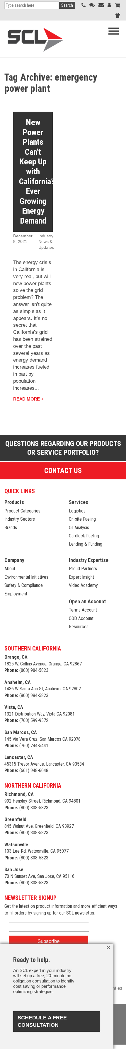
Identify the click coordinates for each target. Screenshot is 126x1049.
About (9, 568)
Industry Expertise (88, 560)
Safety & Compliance (23, 585)
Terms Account (83, 610)
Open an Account (87, 601)
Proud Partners (83, 568)
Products (14, 502)
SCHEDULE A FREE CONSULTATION (42, 1021)
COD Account (81, 618)
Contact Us (63, 470)
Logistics (77, 511)
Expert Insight (81, 577)
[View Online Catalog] (118, 5)
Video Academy (83, 585)
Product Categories (22, 511)
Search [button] (67, 5)
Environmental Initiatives (26, 577)
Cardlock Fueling (84, 536)
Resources (78, 626)
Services (78, 502)
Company (14, 560)
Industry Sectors (19, 519)
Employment (15, 594)
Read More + (28, 398)
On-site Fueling (82, 519)
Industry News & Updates (46, 242)
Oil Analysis (79, 527)
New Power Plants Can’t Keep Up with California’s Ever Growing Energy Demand (37, 171)
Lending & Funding (85, 544)
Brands (10, 527)
